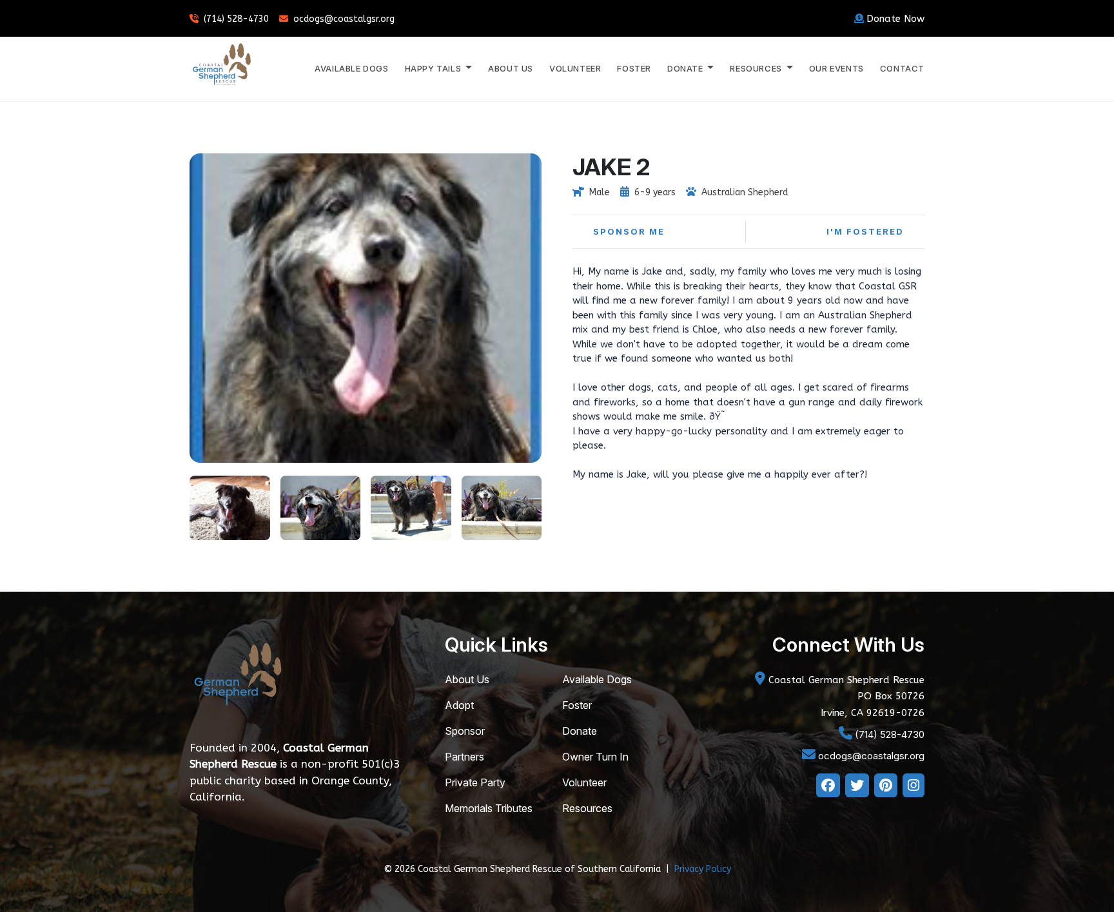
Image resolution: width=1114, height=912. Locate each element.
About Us (510, 68)
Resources (587, 808)
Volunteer (575, 68)
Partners (464, 756)
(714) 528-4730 (236, 19)
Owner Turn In (595, 756)
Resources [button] (757, 68)
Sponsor (465, 730)
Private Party (475, 782)
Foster (634, 68)
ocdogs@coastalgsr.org (344, 19)
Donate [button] (686, 68)
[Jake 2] (230, 506)
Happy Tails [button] (434, 68)
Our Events (836, 68)
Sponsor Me (629, 231)
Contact (902, 68)
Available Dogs (351, 68)
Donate (579, 730)
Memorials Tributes (489, 808)
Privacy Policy (702, 869)
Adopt (459, 705)
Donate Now (895, 18)
